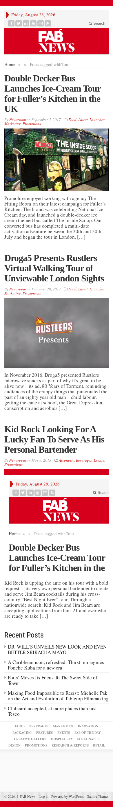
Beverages (84, 460)
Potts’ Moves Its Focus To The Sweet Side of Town (52, 680)
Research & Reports (70, 745)
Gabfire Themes (98, 796)
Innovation (88, 726)
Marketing (12, 123)
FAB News (26, 796)
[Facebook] (11, 23)
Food (72, 119)
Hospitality (62, 739)
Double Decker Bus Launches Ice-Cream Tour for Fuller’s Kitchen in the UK (52, 93)
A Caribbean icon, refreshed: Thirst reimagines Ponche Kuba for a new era (56, 665)
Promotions (32, 123)
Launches (97, 119)
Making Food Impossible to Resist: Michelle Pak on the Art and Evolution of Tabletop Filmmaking (58, 696)
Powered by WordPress (67, 796)
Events (99, 460)
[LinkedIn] (26, 23)
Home (9, 64)
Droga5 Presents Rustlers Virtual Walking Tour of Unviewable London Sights (54, 268)
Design (14, 745)
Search (98, 23)
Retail (99, 745)
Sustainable (88, 739)
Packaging (22, 732)
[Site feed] (48, 23)
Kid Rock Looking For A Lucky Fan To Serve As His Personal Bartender (54, 439)
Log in (43, 796)
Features (44, 732)
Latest (83, 119)
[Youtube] (33, 23)
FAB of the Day (87, 732)
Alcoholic (66, 460)
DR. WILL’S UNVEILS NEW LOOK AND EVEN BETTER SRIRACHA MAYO (57, 649)
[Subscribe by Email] (40, 23)
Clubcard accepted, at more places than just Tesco (52, 711)
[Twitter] (18, 23)
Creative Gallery (30, 739)
